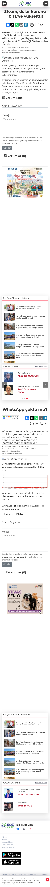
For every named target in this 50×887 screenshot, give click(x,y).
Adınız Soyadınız (12, 105)
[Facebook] (17, 828)
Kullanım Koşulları (8, 847)
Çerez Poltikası (7, 842)
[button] (4, 385)
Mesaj (5, 115)
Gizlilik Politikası (7, 845)
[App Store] (25, 862)
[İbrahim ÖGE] (8, 806)
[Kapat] (47, 879)
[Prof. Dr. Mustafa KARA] (8, 390)
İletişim (4, 839)
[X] (23, 828)
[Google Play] (25, 855)
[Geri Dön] (4, 3)
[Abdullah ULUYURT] (8, 377)
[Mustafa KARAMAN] (8, 792)
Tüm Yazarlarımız (41, 366)
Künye (4, 837)
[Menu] (45, 3)
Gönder (7, 148)
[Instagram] (30, 828)
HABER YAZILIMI (8, 874)
